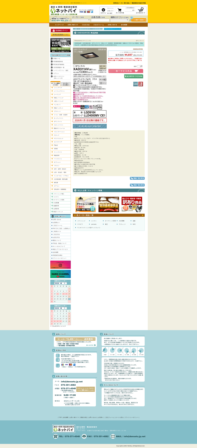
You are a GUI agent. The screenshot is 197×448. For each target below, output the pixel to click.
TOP (60, 417)
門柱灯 (56, 145)
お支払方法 (56, 237)
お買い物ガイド (74, 417)
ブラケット (57, 111)
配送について (57, 240)
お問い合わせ (57, 219)
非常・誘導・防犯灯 (60, 169)
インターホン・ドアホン (61, 176)
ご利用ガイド (57, 231)
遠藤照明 (56, 205)
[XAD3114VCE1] (90, 122)
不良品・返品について (59, 243)
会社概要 (55, 252)
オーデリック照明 (110, 221)
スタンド (56, 135)
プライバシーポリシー (59, 258)
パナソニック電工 (58, 194)
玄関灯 (56, 148)
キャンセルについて (59, 246)
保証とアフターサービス (60, 249)
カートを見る (119, 417)
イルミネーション (59, 131)
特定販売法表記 (57, 255)
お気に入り (110, 11)
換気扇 (56, 182)
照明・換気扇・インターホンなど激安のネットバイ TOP (88, 28)
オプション (57, 162)
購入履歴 (109, 13)
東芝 (106, 224)
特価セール (56, 58)
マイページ (110, 8)
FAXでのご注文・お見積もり (61, 228)
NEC (134, 224)
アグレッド (122, 224)
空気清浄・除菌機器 (60, 189)
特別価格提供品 (58, 61)
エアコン (56, 73)
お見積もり (56, 222)
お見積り (100, 417)
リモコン (56, 165)
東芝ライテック (58, 211)
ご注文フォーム (57, 225)
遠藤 (134, 221)
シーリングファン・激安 (60, 70)
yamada (93, 224)
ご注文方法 (56, 234)
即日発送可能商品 (58, 64)
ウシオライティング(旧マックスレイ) (88, 227)
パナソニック (81, 221)
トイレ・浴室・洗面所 (61, 115)
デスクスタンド (58, 138)
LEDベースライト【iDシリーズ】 (58, 77)
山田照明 (56, 208)
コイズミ (94, 221)
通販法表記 (83, 417)
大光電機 (121, 221)
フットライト (58, 152)
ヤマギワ (80, 224)
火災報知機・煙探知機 (61, 179)
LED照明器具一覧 (58, 67)
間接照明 (56, 155)
